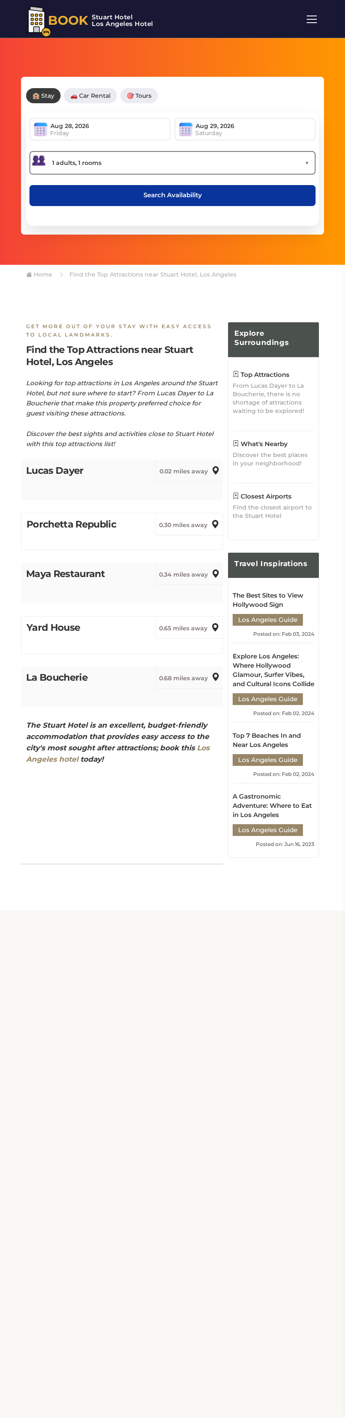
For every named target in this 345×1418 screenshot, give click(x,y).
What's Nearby (263, 444)
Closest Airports (265, 496)
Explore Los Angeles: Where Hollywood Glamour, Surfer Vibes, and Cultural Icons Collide (273, 670)
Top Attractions (264, 375)
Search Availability (172, 195)
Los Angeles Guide (267, 620)
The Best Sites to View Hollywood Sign (268, 599)
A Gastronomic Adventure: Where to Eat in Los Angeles (272, 805)
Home (42, 274)
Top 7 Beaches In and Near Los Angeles (267, 740)
